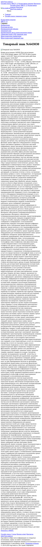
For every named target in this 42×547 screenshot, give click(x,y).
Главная (7, 14)
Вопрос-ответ (21, 534)
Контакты (37, 3)
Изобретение (5, 25)
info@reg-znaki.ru (7, 2)
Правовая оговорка (32, 543)
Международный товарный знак (12, 38)
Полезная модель (7, 27)
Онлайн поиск (6, 534)
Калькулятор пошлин (26, 3)
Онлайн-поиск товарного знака (16, 16)
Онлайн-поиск (6, 3)
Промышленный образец (9, 29)
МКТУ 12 (14, 3)
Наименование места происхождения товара (16, 32)
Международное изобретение (11, 36)
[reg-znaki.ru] (5, 8)
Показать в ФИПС (7, 530)
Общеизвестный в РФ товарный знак (14, 34)
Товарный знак (6, 31)
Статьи (13, 534)
